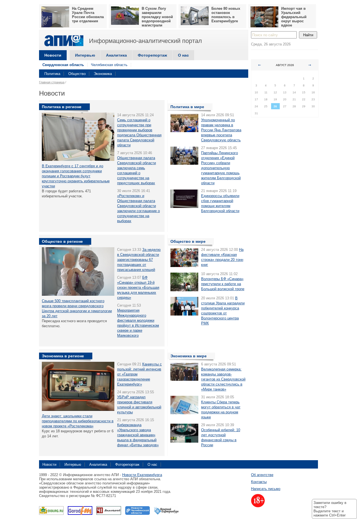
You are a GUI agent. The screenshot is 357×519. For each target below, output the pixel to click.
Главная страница (51, 82)
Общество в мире (188, 241)
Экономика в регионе (63, 356)
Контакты (259, 482)
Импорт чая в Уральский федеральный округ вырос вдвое (294, 16)
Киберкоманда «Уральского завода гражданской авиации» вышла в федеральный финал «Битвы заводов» (138, 435)
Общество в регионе (62, 241)
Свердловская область (63, 65)
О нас (183, 55)
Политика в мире (187, 107)
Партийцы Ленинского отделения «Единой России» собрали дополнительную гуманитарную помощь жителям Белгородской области (221, 168)
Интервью (85, 55)
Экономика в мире (188, 356)
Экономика (103, 74)
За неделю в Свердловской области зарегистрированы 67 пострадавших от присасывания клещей (139, 260)
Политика (52, 74)
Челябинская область (109, 65)
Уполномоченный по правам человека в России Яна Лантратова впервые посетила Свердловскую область (221, 130)
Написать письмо (265, 489)
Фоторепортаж (152, 55)
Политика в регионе (61, 107)
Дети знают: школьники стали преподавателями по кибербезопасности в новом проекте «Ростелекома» (78, 421)
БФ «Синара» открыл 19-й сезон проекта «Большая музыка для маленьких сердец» (138, 287)
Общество (77, 74)
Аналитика (116, 55)
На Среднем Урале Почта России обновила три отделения (88, 14)
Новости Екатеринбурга (142, 475)
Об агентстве (262, 475)
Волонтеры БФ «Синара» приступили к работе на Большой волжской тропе (222, 284)
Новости (52, 55)
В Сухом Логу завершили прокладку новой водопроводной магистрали (157, 16)
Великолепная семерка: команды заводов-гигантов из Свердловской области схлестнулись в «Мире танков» (223, 379)
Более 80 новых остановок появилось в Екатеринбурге (225, 14)
